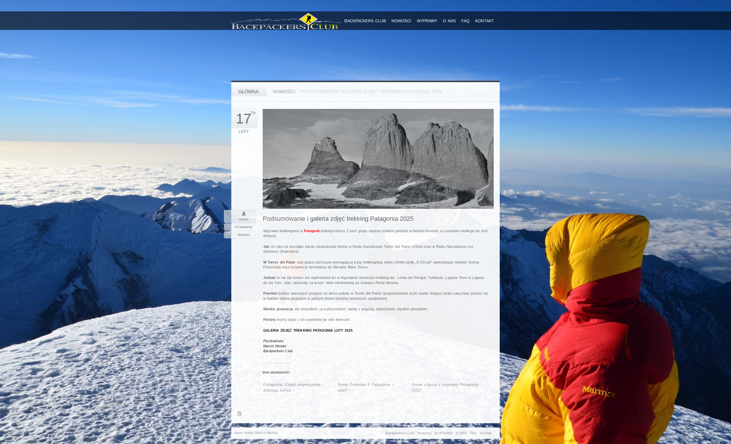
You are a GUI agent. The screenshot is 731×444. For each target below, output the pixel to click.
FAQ (465, 21)
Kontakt (484, 21)
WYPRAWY (427, 21)
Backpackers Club (365, 21)
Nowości (401, 21)
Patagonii (312, 231)
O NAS (449, 21)
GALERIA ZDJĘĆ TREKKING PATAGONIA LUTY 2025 (308, 331)
